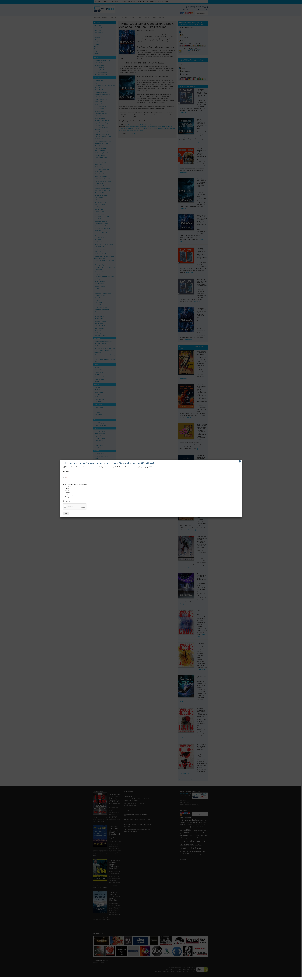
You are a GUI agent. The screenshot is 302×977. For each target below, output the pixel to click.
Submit (66, 513)
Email (65, 478)
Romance (67, 492)
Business (67, 501)
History (67, 497)
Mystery (67, 490)
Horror (67, 499)
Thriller (67, 488)
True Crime (68, 486)
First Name (66, 471)
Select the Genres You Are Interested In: (75, 484)
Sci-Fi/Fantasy (69, 495)
